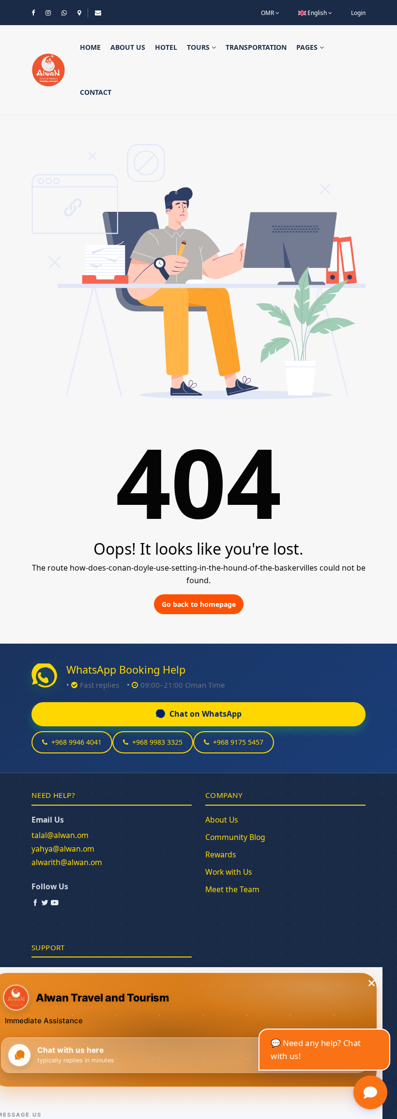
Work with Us (228, 872)
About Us (221, 819)
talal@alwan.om (60, 835)
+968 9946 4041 (76, 742)
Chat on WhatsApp (205, 713)
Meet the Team (232, 889)
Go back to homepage (199, 604)
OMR (268, 13)
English (317, 13)
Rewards (220, 854)
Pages (308, 47)
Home (90, 47)
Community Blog (235, 837)
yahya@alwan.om (62, 848)
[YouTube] (55, 902)
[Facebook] (35, 902)
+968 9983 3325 (157, 742)
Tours (199, 47)
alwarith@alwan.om (66, 862)
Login (358, 13)
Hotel (166, 47)
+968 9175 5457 (238, 742)
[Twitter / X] (45, 902)
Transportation (256, 47)
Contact (95, 92)
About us (127, 47)
